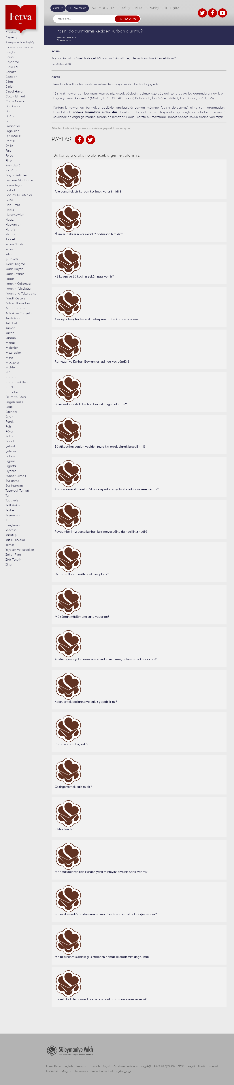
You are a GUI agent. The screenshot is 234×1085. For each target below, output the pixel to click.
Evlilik (9, 145)
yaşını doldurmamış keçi (117, 128)
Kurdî (201, 1066)
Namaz (10, 377)
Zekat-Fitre (13, 554)
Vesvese (11, 530)
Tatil (8, 495)
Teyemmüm (13, 515)
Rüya (9, 431)
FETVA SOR (77, 8)
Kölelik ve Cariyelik (18, 313)
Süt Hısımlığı (14, 485)
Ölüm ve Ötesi (15, 397)
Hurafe (10, 229)
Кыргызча (52, 1071)
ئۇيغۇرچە (146, 1066)
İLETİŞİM (172, 8)
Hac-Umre (12, 205)
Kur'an (9, 333)
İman (9, 249)
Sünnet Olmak (15, 476)
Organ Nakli (14, 402)
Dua (8, 111)
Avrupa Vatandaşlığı (20, 42)
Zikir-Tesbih (13, 559)
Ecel (8, 121)
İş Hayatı (11, 259)
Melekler (11, 347)
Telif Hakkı (12, 505)
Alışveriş (11, 37)
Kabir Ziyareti (14, 274)
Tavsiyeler (12, 500)
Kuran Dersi (53, 1066)
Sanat (9, 441)
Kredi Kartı (12, 318)
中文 (181, 1066)
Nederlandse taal (102, 1071)
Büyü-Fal (11, 67)
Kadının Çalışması (18, 283)
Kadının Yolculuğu (18, 288)
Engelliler (12, 131)
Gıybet (10, 190)
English (68, 1066)
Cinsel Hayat (14, 91)
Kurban (10, 338)
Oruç (9, 407)
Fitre (8, 160)
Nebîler (10, 387)
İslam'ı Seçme (15, 264)
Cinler (9, 86)
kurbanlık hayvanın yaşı (77, 128)
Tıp (7, 520)
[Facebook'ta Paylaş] (79, 139)
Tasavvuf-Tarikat (17, 490)
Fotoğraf (11, 170)
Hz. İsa (10, 234)
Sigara (10, 461)
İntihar (10, 254)
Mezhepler (13, 352)
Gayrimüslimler (16, 175)
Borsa (9, 57)
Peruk (9, 421)
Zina (8, 564)
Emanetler (12, 126)
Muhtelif (11, 367)
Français (81, 1066)
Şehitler (10, 451)
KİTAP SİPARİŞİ (147, 8)
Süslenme (12, 480)
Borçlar (10, 52)
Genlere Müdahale (19, 180)
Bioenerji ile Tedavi (19, 47)
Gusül (9, 200)
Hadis (9, 209)
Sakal (9, 436)
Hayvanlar (13, 224)
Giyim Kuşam (14, 185)
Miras (9, 357)
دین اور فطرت (124, 1071)
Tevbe (9, 510)
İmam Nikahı (14, 244)
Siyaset (10, 471)
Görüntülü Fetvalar (18, 195)
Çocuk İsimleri (15, 96)
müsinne (97, 128)
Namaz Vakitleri (16, 382)
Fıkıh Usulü (12, 165)
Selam (10, 456)
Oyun (9, 416)
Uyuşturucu (13, 525)
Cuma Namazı (15, 101)
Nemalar (11, 392)
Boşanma (12, 62)
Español (213, 1066)
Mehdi (10, 343)
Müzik (9, 372)
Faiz (8, 150)
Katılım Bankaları (17, 303)
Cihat (9, 81)
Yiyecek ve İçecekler (19, 549)
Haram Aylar (14, 214)
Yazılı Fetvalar (15, 540)
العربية (106, 1066)
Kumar (10, 328)
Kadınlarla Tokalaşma (21, 293)
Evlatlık (10, 141)
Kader (9, 278)
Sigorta (10, 466)
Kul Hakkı (11, 323)
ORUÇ (58, 8)
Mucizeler (12, 362)
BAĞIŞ (125, 8)
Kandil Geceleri (16, 298)
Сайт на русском (164, 1066)
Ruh (8, 426)
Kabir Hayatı (14, 269)
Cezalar (11, 76)
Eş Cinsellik (13, 136)
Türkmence (81, 1071)
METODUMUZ (103, 8)
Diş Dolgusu (13, 106)
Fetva (9, 155)
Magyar (66, 1071)
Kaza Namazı (15, 308)
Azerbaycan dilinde (126, 1066)
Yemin (9, 545)
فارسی (191, 1066)
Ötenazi (11, 411)
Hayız (9, 219)
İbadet (10, 239)
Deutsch (95, 1066)
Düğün (10, 116)
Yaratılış (10, 535)
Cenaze (10, 72)
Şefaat (10, 446)
